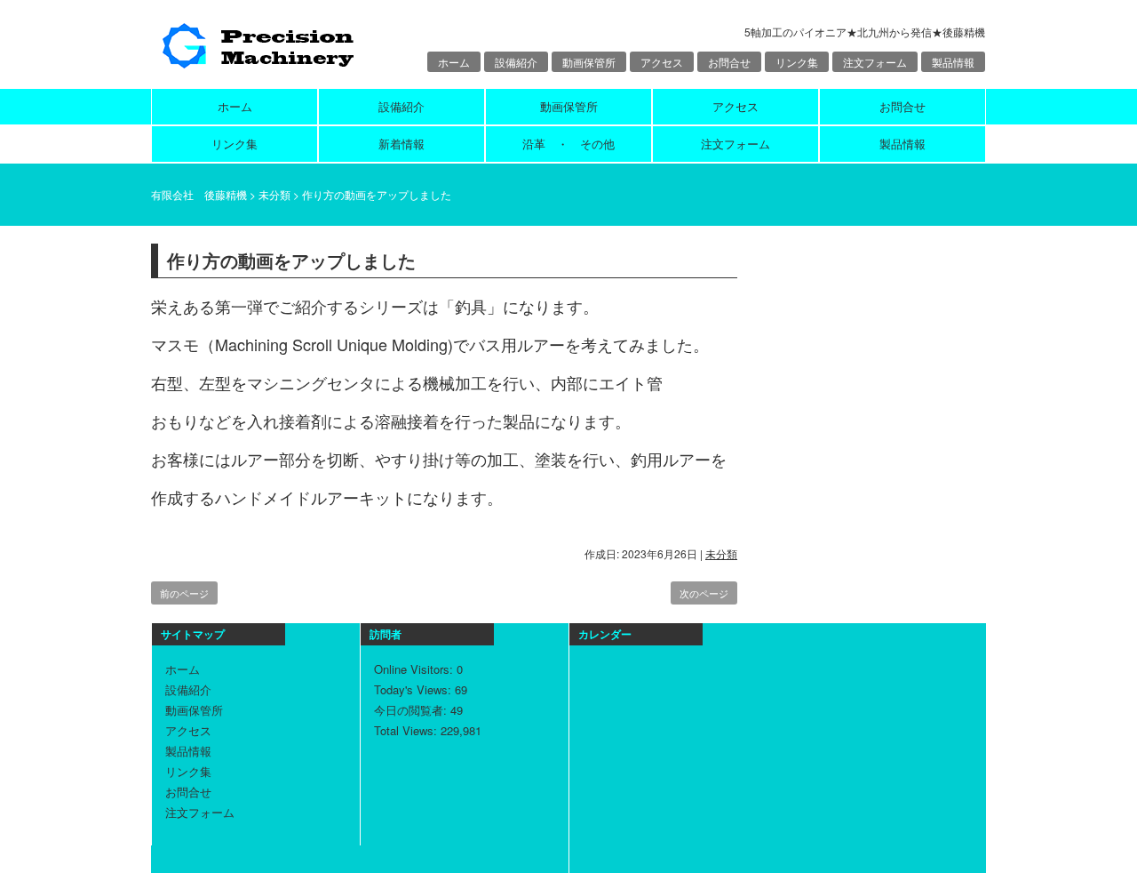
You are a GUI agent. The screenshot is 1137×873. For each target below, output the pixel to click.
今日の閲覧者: (412, 709)
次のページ (704, 593)
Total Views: (407, 730)
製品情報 (953, 61)
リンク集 (796, 61)
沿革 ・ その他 (568, 143)
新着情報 (401, 143)
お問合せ (729, 61)
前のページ (184, 593)
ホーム (454, 61)
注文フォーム (875, 61)
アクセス (661, 61)
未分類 (721, 553)
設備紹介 (516, 61)
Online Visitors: (415, 669)
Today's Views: (414, 689)
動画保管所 (589, 61)
